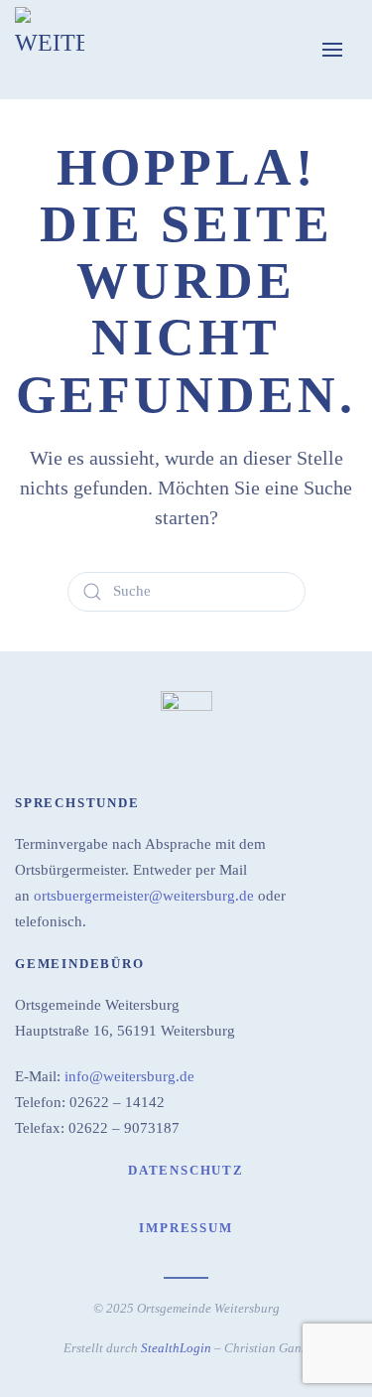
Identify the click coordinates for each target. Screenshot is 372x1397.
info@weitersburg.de (129, 1076)
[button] (332, 49)
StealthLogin (176, 1347)
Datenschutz (186, 1170)
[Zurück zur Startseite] (49, 49)
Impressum (185, 1227)
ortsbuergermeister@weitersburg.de (144, 896)
